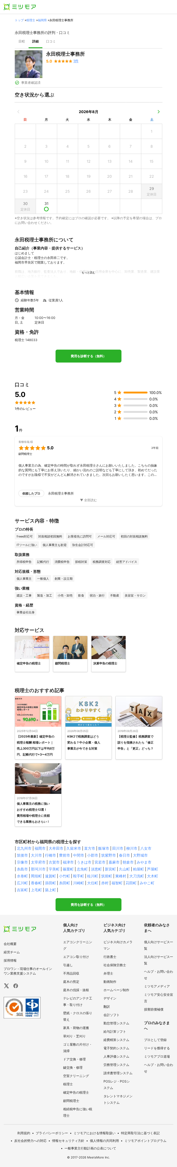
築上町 (50, 890)
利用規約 (23, 1133)
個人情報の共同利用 (104, 1141)
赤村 (105, 883)
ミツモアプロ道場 (157, 1056)
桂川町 (92, 876)
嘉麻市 (114, 862)
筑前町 (106, 876)
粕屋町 (138, 869)
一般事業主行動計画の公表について (90, 1148)
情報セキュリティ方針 (68, 1141)
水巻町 (22, 876)
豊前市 (64, 855)
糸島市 (22, 869)
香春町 (36, 883)
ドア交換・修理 (74, 1059)
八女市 (145, 848)
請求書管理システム (118, 1073)
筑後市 (22, 855)
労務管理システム (116, 1065)
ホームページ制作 (116, 990)
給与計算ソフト (114, 1031)
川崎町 (78, 883)
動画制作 (109, 982)
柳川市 (131, 848)
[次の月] (158, 111)
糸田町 (64, 883)
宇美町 (54, 869)
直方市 (89, 848)
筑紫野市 (108, 855)
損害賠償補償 (153, 1009)
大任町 (92, 883)
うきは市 (84, 862)
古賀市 (54, 862)
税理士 (30, 20)
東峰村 (120, 876)
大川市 (36, 855)
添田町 (50, 883)
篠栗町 (68, 869)
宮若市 (100, 862)
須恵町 (96, 869)
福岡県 (42, 20)
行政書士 (109, 957)
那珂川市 (38, 869)
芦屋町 (152, 869)
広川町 (22, 883)
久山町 (124, 869)
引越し (68, 965)
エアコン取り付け (76, 957)
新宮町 (110, 869)
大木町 (152, 876)
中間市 (78, 855)
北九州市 (24, 848)
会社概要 (10, 944)
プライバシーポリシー (52, 1133)
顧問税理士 (71, 1101)
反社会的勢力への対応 (30, 1141)
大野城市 (140, 855)
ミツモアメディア (157, 986)
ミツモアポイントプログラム (145, 1141)
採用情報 (10, 960)
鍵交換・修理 (73, 1067)
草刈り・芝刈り (74, 1036)
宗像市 (22, 862)
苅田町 (131, 883)
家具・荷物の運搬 (76, 1028)
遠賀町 (50, 876)
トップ (19, 20)
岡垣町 (36, 876)
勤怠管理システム (116, 1023)
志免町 (82, 869)
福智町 (117, 883)
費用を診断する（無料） (88, 356)
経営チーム (12, 952)
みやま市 (144, 862)
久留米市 (73, 848)
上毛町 (36, 890)
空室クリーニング (76, 1076)
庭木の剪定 (71, 982)
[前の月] (18, 111)
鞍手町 (78, 876)
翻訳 (106, 1006)
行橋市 (50, 855)
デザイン (109, 998)
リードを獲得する (157, 1048)
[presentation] (22, 41)
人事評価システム (116, 1056)
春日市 (124, 855)
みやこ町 (147, 883)
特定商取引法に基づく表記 (140, 1133)
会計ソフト (111, 1015)
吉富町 (22, 890)
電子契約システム (116, 1048)
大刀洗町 (136, 876)
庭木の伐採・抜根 (76, 990)
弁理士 (108, 973)
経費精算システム (116, 1040)
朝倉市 (128, 862)
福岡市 (40, 848)
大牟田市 (56, 848)
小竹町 (64, 876)
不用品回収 (71, 973)
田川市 (117, 848)
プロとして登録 (155, 1040)
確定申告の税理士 (76, 1092)
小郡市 (92, 855)
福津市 (68, 862)
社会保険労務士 (114, 965)
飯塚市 (103, 848)
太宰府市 (38, 862)
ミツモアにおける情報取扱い (94, 1133)
